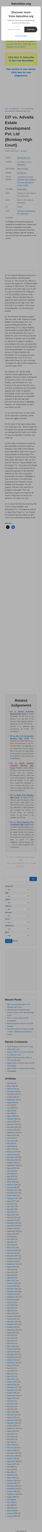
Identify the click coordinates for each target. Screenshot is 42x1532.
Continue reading (21, 36)
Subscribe (31, 29)
